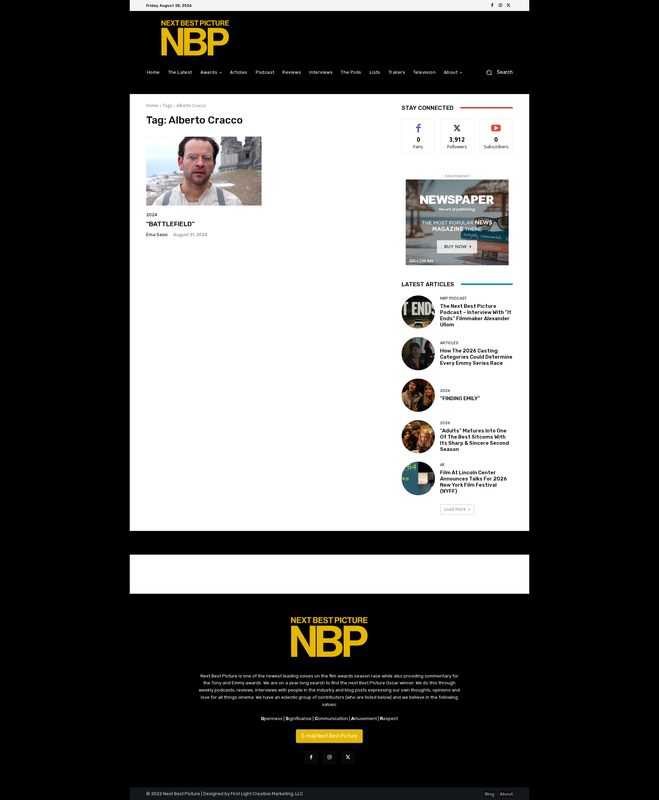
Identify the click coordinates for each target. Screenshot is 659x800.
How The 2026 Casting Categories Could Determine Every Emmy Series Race (476, 357)
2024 (151, 214)
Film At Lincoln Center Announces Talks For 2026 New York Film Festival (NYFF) (473, 481)
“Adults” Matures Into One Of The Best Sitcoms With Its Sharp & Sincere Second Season (474, 440)
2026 (445, 391)
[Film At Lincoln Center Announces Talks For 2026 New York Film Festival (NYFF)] (418, 478)
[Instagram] (500, 5)
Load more (455, 509)
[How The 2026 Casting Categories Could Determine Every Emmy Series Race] (418, 353)
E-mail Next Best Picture (329, 736)
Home (152, 105)
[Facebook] (492, 5)
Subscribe (496, 124)
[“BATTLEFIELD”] (204, 171)
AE (442, 465)
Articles (449, 343)
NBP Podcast (453, 298)
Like (419, 124)
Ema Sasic (157, 234)
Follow (457, 124)
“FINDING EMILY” (460, 398)
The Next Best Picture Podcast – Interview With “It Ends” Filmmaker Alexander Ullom (475, 315)
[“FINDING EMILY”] (418, 395)
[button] (497, 72)
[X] (509, 5)
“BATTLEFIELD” (170, 224)
